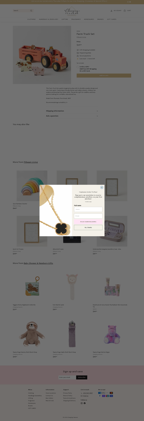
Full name (77, 205)
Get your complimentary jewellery (88, 221)
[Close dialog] (101, 187)
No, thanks (88, 227)
